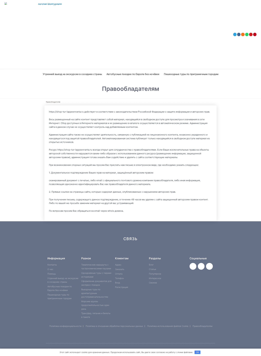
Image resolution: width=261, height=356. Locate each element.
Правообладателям (53, 102)
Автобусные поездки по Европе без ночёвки (132, 74)
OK (197, 352)
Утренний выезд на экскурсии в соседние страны (72, 74)
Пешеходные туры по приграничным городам (191, 74)
